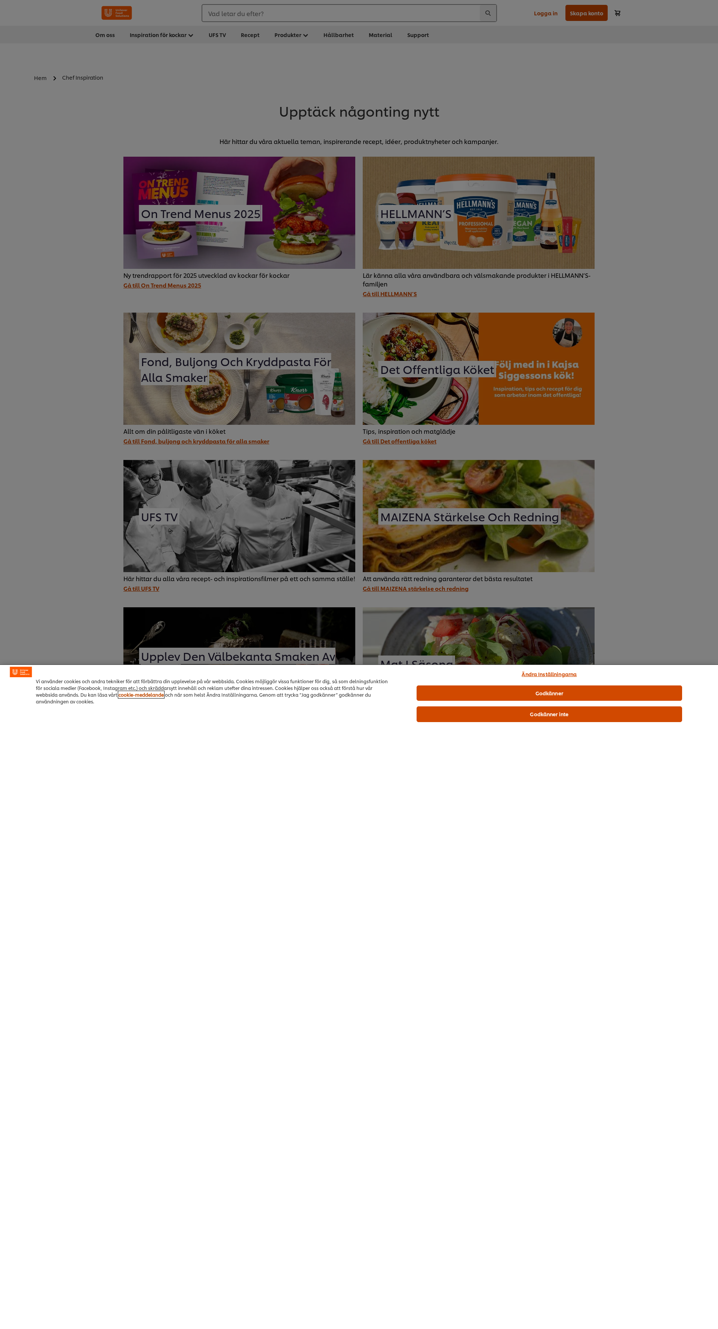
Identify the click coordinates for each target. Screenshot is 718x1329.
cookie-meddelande (141, 694)
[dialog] (359, 996)
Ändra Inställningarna (549, 673)
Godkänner (549, 693)
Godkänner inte (549, 713)
